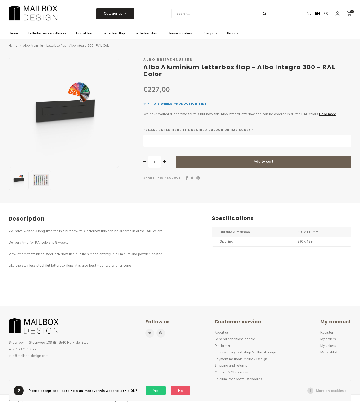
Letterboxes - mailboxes (47, 33)
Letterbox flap (114, 33)
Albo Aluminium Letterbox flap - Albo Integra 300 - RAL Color (67, 45)
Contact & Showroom (231, 372)
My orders (328, 339)
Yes (155, 390)
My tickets (328, 345)
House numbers (180, 33)
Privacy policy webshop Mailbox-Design (245, 352)
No (180, 390)
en (317, 13)
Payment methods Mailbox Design (241, 359)
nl (309, 13)
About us (222, 332)
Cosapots (210, 33)
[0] (349, 13)
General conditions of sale (235, 339)
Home (13, 33)
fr (326, 13)
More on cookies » (331, 390)
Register (326, 332)
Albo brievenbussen (168, 60)
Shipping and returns (231, 365)
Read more (327, 114)
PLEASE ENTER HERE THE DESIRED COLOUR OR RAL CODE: (198, 130)
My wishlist (328, 352)
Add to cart (263, 161)
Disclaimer (222, 345)
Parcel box (84, 33)
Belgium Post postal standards (238, 379)
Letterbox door (146, 33)
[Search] (264, 13)
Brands (232, 33)
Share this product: (162, 177)
